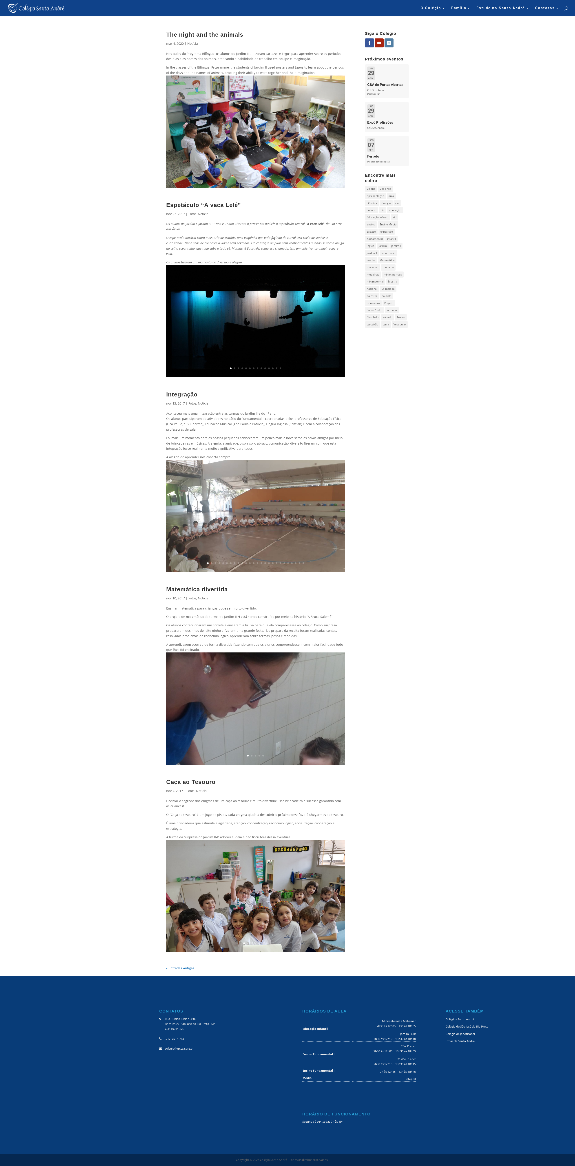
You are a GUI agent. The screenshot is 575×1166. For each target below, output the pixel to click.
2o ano (371, 189)
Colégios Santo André (460, 1019)
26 (303, 563)
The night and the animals (204, 34)
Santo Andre (374, 310)
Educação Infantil (377, 217)
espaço (371, 232)
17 (269, 563)
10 (265, 368)
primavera (373, 303)
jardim (383, 246)
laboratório (388, 253)
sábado (387, 317)
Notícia (192, 43)
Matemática (387, 260)
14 (280, 368)
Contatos (545, 8)
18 (273, 563)
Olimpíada (388, 289)
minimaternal (375, 281)
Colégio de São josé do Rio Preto (467, 1026)
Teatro (401, 317)
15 (261, 563)
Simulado (372, 317)
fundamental (375, 239)
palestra (372, 296)
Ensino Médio (388, 224)
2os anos (385, 189)
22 (288, 563)
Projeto (388, 303)
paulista (386, 296)
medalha (388, 267)
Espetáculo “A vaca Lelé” (203, 205)
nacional (372, 289)
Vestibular (400, 324)
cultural (371, 210)
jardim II (372, 253)
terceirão (372, 324)
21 (284, 563)
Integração (182, 394)
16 (265, 563)
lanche (371, 260)
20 (280, 563)
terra (386, 324)
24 (295, 563)
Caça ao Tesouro (191, 782)
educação (395, 210)
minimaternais (393, 274)
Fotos (192, 214)
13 (276, 368)
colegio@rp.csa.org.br (179, 1048)
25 (299, 563)
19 (276, 563)
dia (383, 210)
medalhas (373, 274)
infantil (391, 239)
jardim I (396, 246)
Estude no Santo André (500, 8)
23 (292, 563)
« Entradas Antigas (180, 968)
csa (397, 203)
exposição (386, 232)
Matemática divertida (197, 589)
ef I (394, 217)
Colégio (386, 203)
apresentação (375, 196)
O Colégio (430, 8)
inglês (370, 246)
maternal (372, 267)
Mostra (392, 281)
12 (273, 368)
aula (391, 196)
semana (392, 310)
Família (458, 8)
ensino (371, 224)
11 (269, 368)
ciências (372, 203)
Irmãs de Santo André (460, 1041)
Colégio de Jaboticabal (460, 1034)
